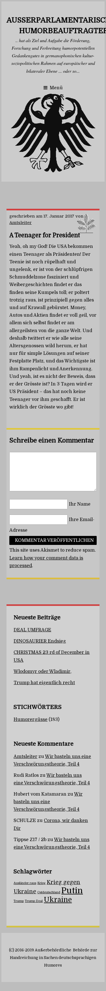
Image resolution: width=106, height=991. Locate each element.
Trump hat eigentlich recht (44, 682)
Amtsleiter (20, 222)
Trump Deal (34, 901)
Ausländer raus (25, 883)
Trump (19, 901)
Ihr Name (79, 504)
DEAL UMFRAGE (32, 629)
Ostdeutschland (48, 892)
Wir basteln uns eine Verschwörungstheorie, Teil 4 (48, 802)
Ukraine (58, 900)
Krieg (41, 883)
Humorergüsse (30, 719)
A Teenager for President (44, 235)
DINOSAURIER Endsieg (40, 641)
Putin (72, 890)
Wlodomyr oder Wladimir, (43, 671)
